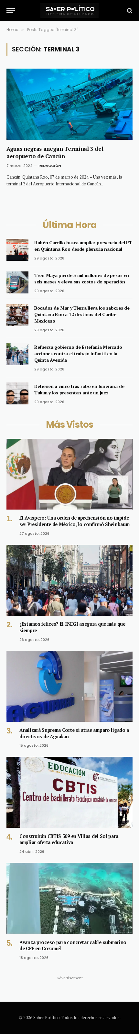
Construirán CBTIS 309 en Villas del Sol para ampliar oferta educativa (68, 839)
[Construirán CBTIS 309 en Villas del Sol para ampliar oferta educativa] (69, 792)
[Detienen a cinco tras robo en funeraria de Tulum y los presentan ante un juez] (17, 393)
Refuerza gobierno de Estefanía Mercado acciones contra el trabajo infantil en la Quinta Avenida (78, 353)
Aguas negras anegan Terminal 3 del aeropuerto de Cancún (54, 152)
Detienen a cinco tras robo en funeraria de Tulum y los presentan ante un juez (79, 389)
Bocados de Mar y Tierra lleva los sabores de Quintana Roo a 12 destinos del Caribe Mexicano (82, 314)
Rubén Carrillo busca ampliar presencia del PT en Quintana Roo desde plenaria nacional (83, 245)
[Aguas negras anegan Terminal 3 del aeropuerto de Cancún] (69, 104)
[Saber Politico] (69, 10)
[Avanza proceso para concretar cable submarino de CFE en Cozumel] (69, 898)
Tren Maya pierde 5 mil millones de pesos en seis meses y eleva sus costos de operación (81, 278)
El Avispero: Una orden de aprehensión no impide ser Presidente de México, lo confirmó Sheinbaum (74, 521)
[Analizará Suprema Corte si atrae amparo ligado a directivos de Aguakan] (69, 686)
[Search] (129, 10)
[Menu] (10, 10)
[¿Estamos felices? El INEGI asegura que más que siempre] (69, 580)
